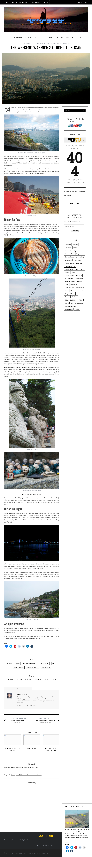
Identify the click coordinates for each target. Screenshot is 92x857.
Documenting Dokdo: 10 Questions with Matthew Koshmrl (51, 748)
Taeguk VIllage (69, 294)
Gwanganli (68, 260)
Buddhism (68, 247)
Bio (18, 688)
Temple (67, 297)
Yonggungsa (46, 667)
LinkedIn (47, 679)
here (32, 638)
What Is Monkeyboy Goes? (20, 2)
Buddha (9, 663)
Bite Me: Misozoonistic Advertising (18, 720)
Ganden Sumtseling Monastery (74, 257)
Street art (73, 291)
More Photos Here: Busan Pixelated (31, 494)
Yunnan (77, 309)
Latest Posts (45, 688)
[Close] (66, 806)
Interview (79, 263)
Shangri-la (74, 284)
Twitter (19, 679)
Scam (66, 284)
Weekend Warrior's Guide (48, 43)
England (78, 254)
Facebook (10, 679)
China (66, 254)
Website (19, 705)
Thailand (74, 297)
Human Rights (69, 263)
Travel (51, 38)
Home (7, 2)
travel (67, 303)
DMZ (72, 254)
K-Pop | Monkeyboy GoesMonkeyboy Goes (24, 767)
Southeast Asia (69, 287)
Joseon (67, 272)
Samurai (79, 281)
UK (72, 303)
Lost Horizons (69, 275)
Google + (38, 679)
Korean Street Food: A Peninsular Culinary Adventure (45, 720)
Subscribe (75, 231)
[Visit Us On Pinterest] (74, 127)
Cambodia (68, 251)
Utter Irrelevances (36, 38)
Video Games (79, 303)
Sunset (81, 291)
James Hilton (69, 269)
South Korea (80, 287)
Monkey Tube (78, 38)
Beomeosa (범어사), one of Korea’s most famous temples (22, 367)
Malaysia (79, 275)
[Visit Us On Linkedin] (80, 127)
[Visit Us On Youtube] (77, 127)
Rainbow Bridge (19, 667)
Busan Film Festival (29, 663)
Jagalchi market (44, 663)
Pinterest (28, 679)
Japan (77, 269)
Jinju (82, 269)
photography (79, 278)
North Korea (69, 278)
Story (66, 291)
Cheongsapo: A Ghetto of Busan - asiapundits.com (26, 775)
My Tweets (67, 195)
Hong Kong (77, 260)
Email (54, 679)
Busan (17, 663)
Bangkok (68, 244)
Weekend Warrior (32, 667)
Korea (37, 43)
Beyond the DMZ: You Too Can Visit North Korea (77, 830)
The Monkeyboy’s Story (40, 2)
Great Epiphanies (16, 38)
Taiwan (78, 294)
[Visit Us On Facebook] (71, 127)
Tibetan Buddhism (70, 300)
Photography (63, 38)
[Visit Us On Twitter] (68, 127)
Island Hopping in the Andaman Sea (31, 747)
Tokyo (81, 300)
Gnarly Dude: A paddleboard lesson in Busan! (12, 748)
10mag (15, 638)
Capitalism (77, 251)
